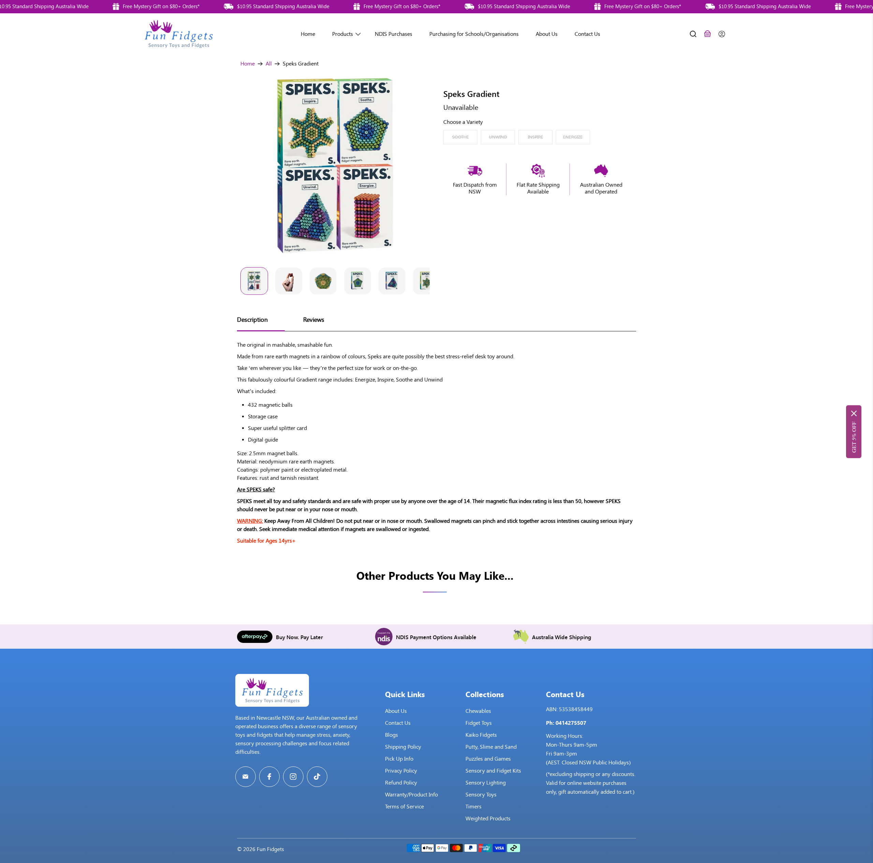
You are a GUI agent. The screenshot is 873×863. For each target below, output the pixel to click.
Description (252, 319)
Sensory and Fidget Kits (493, 770)
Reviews (313, 319)
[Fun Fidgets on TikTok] (317, 776)
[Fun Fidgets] (179, 34)
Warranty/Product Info (411, 794)
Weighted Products (488, 818)
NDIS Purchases (393, 34)
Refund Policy (401, 782)
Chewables (478, 711)
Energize (573, 137)
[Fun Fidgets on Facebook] (269, 776)
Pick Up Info (399, 759)
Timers (473, 806)
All (269, 64)
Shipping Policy (403, 747)
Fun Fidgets (270, 849)
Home (308, 34)
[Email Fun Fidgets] (245, 776)
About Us (547, 34)
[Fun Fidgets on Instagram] (293, 776)
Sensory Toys (481, 794)
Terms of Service (404, 806)
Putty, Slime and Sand (491, 747)
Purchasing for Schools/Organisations (474, 34)
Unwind (498, 137)
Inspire (535, 137)
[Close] (854, 413)
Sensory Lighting (485, 782)
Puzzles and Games (488, 759)
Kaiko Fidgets (481, 735)
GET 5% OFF (853, 436)
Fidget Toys (478, 723)
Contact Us (587, 34)
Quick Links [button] (405, 694)
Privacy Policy (401, 770)
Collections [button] (484, 694)
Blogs (391, 735)
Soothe (460, 137)
